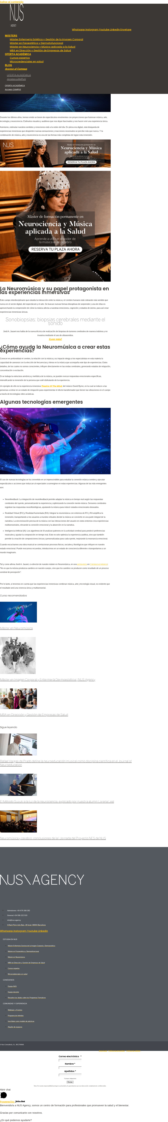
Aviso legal (103, 1051)
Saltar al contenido (11, 2)
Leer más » (6, 635)
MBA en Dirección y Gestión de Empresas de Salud (34, 714)
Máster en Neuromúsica (16, 628)
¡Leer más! (55, 339)
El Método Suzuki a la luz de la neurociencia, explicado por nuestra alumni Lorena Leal (57, 801)
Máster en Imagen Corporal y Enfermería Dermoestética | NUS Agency (47, 679)
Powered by (7, 1101)
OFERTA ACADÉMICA (19, 75)
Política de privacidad (116, 1051)
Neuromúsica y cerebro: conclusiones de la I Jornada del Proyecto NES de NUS (53, 838)
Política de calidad (133, 1051)
